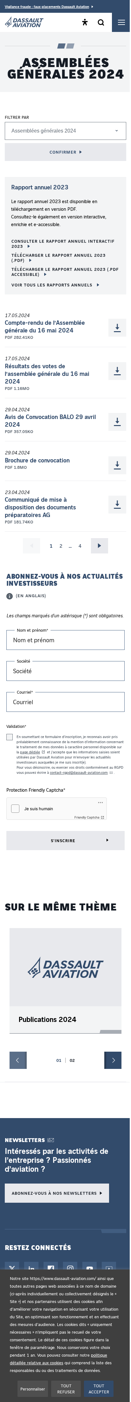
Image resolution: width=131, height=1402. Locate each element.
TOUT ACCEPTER (99, 1389)
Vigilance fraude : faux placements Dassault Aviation (47, 6)
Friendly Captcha (87, 817)
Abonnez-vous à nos (54, 1193)
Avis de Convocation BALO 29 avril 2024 (50, 420)
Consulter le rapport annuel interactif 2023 (62, 243)
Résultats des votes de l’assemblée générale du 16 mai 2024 (47, 373)
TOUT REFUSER (66, 1389)
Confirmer (63, 152)
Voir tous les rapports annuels (52, 284)
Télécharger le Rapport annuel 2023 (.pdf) (58, 257)
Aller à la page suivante (99, 545)
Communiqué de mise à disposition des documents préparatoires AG (40, 507)
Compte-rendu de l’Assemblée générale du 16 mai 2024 (45, 326)
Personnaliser (32, 1388)
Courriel (25, 692)
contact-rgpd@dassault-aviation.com (79, 772)
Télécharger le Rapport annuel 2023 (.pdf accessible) (65, 271)
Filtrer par (17, 117)
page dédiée (30, 752)
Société (23, 661)
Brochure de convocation (37, 460)
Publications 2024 (47, 1019)
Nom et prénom (32, 630)
